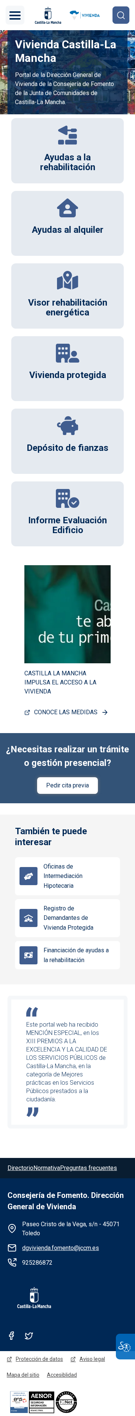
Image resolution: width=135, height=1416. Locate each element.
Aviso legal (92, 1359)
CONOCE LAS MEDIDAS (66, 712)
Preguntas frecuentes (88, 1168)
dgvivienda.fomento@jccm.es (60, 1247)
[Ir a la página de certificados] (56, 1401)
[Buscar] (120, 14)
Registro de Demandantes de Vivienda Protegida (68, 918)
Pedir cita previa (67, 785)
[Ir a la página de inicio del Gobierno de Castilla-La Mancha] (47, 15)
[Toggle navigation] (15, 15)
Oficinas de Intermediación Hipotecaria (63, 876)
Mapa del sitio (23, 1375)
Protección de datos (39, 1359)
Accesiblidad (62, 1375)
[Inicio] (85, 15)
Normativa (46, 1168)
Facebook (11, 1335)
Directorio (20, 1168)
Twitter (29, 1335)
